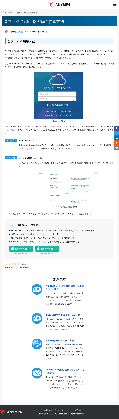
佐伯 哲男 (19, 31)
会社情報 (48, 410)
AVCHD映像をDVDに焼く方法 (60, 340)
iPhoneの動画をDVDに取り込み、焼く (64, 314)
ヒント (48, 31)
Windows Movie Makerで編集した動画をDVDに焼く (65, 287)
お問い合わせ (79, 410)
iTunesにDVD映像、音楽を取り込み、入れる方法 (65, 371)
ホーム (39, 410)
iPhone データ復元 (13, 13)
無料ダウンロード (23, 249)
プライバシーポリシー (63, 410)
